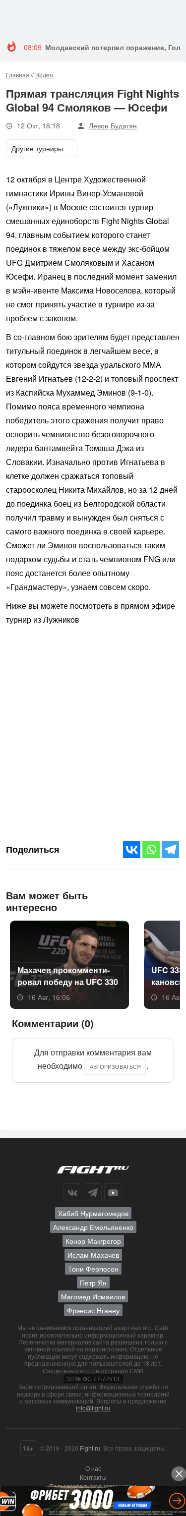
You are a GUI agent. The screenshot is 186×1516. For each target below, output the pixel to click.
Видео (44, 74)
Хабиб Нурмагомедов (93, 1213)
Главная (17, 74)
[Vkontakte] (131, 849)
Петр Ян (93, 1282)
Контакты (93, 1477)
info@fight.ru (93, 1407)
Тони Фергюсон (93, 1269)
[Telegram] (170, 849)
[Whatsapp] (151, 849)
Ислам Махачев (93, 1255)
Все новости (149, 900)
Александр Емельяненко (93, 1227)
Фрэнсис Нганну (93, 1310)
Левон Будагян (113, 125)
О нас (93, 1468)
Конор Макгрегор (93, 1241)
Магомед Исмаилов (93, 1296)
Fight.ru (90, 1448)
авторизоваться (115, 1066)
